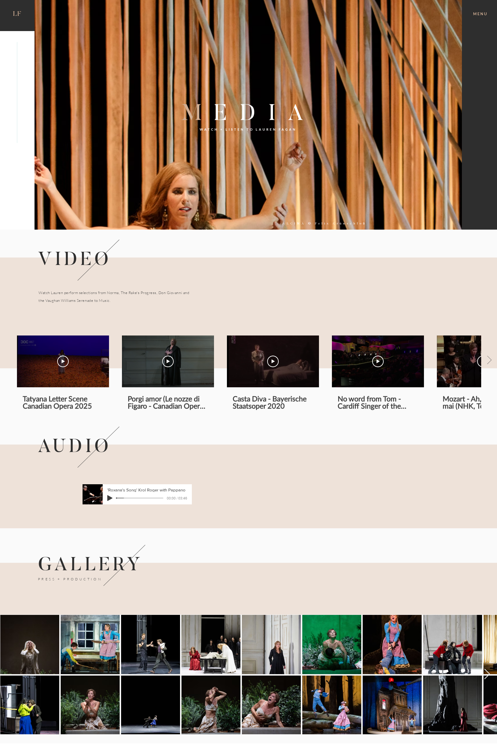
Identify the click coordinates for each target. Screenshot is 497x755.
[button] (479, 13)
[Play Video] (63, 361)
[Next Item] (487, 674)
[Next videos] (489, 360)
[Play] (109, 498)
